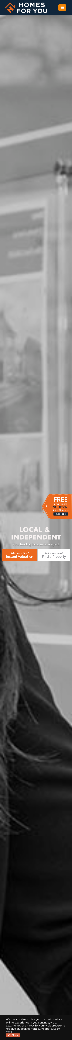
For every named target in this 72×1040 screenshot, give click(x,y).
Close (14, 1035)
